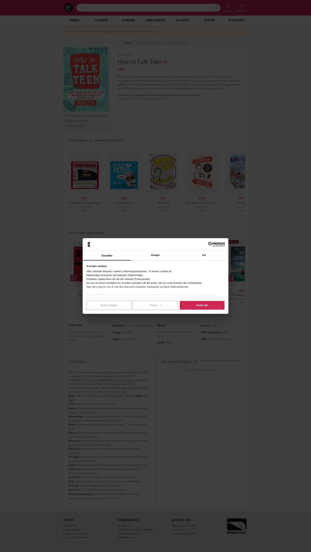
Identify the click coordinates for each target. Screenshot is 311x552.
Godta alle (202, 305)
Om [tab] (204, 255)
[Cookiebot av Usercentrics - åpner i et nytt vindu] (210, 244)
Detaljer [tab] (155, 255)
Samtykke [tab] (107, 255)
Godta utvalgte (108, 305)
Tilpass (154, 305)
